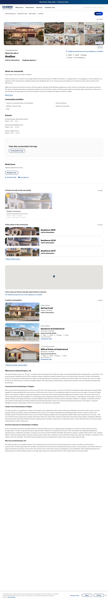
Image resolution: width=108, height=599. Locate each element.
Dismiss (99, 595)
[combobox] (93, 7)
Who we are (19, 7)
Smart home (30, 7)
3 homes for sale (46, 339)
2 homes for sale (46, 359)
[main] (54, 308)
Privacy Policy (11, 597)
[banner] (54, 2)
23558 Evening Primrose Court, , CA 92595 (85, 51)
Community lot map (17, 151)
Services (39, 7)
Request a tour (11, 173)
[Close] (105, 595)
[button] (98, 13)
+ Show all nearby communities (16, 365)
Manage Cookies (74, 595)
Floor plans (32, 13)
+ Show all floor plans (12, 259)
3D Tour (100, 47)
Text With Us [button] (25, 177)
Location (41, 13)
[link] (24, 33)
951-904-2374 (11, 177)
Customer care (50, 7)
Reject (87, 595)
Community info (10, 13)
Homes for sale (22, 13)
